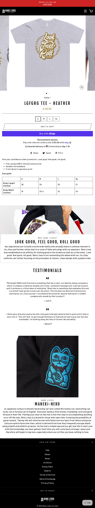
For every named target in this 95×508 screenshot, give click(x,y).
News (47, 458)
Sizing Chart (47, 466)
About (47, 454)
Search (47, 471)
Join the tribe (47, 442)
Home (46, 97)
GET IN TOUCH (47, 490)
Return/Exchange (47, 479)
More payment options (47, 139)
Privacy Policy (47, 483)
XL (56, 119)
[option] (47, 3)
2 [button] (48, 93)
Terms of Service (47, 475)
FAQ (47, 450)
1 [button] (46, 93)
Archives (47, 462)
